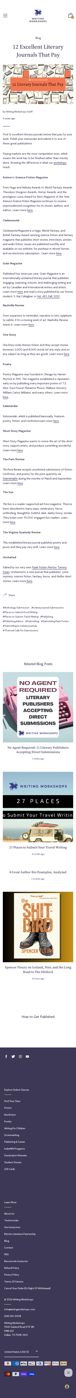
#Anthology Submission (16, 607)
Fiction (8, 1107)
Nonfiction (10, 1114)
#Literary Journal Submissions (47, 607)
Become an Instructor (16, 1261)
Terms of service (13, 1281)
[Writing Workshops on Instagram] (20, 1057)
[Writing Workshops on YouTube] (27, 1057)
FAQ (6, 1254)
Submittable (10, 478)
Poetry (7, 1121)
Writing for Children (14, 1128)
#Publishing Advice (13, 621)
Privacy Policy (11, 1274)
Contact (8, 1247)
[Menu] (5, 16)
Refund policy (11, 1268)
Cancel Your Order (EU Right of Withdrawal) (27, 1288)
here (30, 210)
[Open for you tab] (67, 1386)
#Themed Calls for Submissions (20, 630)
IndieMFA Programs (14, 1148)
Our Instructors (12, 1227)
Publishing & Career (14, 1141)
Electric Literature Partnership (20, 1234)
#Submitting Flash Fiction (55, 621)
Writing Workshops (23, 1299)
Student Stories (13, 1162)
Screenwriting (11, 1135)
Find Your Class (12, 1101)
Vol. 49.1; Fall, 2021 (48, 296)
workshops (60, 162)
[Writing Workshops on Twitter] (13, 1057)
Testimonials (11, 1220)
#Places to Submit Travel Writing (20, 616)
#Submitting (32, 621)
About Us (9, 1213)
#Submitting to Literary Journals (20, 625)
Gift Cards (9, 1169)
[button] (70, 16)
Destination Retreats (15, 1155)
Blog (38, 38)
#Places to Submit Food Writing (20, 612)
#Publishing (46, 616)
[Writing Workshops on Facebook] (6, 1057)
